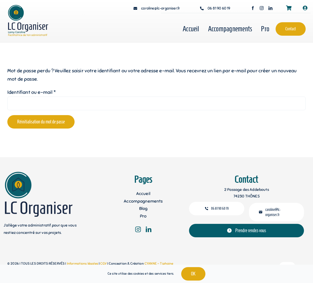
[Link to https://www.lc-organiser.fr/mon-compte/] (305, 8)
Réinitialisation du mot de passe (41, 121)
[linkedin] (270, 8)
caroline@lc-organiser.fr (160, 8)
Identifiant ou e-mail (31, 92)
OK (193, 273)
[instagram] (262, 8)
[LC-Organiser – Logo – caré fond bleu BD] (32, 7)
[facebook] (253, 8)
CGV (103, 263)
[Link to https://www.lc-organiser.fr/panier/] (289, 8)
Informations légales (83, 263)
